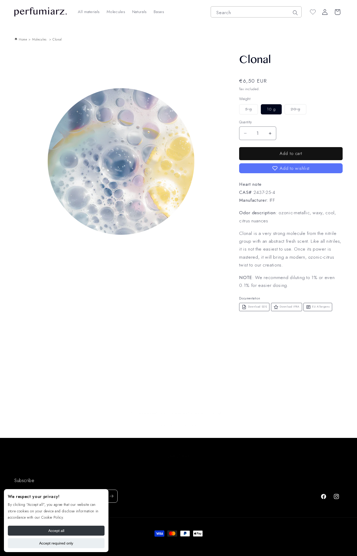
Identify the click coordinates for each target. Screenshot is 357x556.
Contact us (100, 464)
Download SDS (257, 307)
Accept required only (56, 543)
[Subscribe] (111, 496)
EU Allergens (321, 307)
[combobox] (256, 12)
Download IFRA (290, 307)
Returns (260, 464)
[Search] (295, 12)
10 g (271, 109)
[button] (291, 168)
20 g (298, 110)
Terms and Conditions (134, 464)
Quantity (245, 122)
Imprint (241, 464)
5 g (251, 110)
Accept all (56, 531)
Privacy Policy (172, 464)
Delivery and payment (209, 464)
